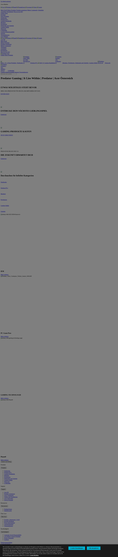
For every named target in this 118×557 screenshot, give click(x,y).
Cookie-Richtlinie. (34, 555)
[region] (59, 550)
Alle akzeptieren (93, 548)
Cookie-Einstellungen (76, 548)
